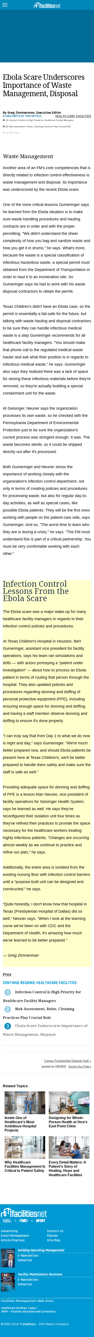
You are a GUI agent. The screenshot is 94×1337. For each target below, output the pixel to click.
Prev (7, 974)
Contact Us (55, 1231)
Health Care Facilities (73, 116)
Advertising (9, 1231)
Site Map (53, 1240)
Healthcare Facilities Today (19, 1308)
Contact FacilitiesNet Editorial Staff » (67, 1061)
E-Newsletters (28, 1255)
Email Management (15, 1236)
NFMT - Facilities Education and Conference (29, 1311)
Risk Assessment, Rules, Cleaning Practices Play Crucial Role (40, 126)
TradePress (27, 1324)
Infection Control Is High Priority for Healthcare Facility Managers (41, 120)
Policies (52, 1236)
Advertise (25, 1260)
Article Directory (12, 1240)
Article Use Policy (79, 1066)
